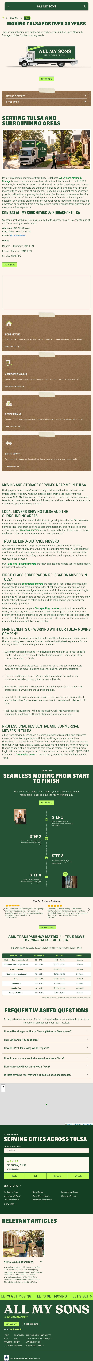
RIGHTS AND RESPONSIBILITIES (38, 1334)
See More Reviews (47, 927)
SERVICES (8, 1341)
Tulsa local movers (29, 529)
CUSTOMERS (19, 1334)
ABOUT (6, 1338)
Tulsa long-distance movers (21, 563)
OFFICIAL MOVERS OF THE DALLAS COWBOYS (25, 1357)
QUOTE (17, 1341)
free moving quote (25, 754)
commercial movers (32, 583)
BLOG (16, 1338)
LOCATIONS (8, 1344)
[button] (46, 95)
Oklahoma (14, 18)
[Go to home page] (3, 18)
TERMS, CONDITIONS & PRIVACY (39, 1338)
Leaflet (69, 1124)
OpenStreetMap (87, 1124)
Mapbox (77, 1124)
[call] (85, 6)
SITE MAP (18, 1344)
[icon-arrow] (41, 1261)
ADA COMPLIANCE (33, 1341)
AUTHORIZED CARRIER (35, 1344)
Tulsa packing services (47, 607)
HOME (6, 1334)
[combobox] (48, 1150)
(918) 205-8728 (17, 235)
